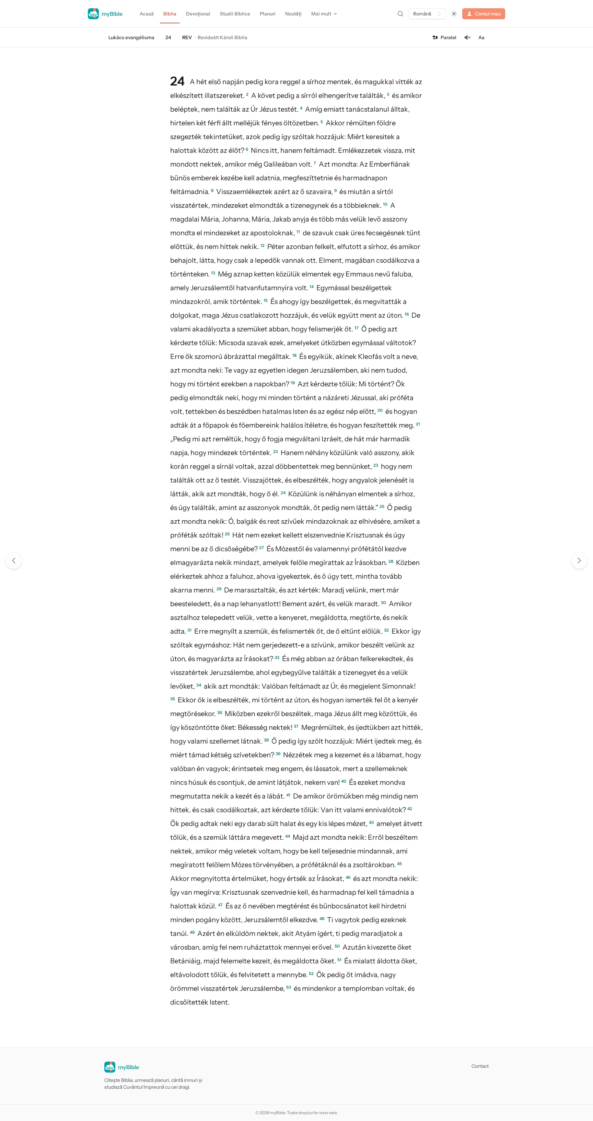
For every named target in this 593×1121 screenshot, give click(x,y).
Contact (480, 1066)
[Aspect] (454, 13)
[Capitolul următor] (579, 560)
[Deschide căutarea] (400, 13)
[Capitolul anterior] (13, 560)
